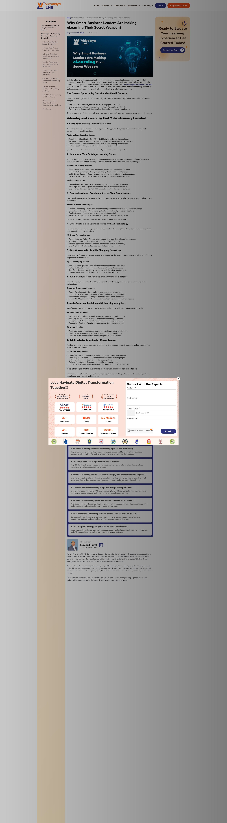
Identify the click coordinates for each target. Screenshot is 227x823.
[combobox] (131, 413)
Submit (168, 431)
